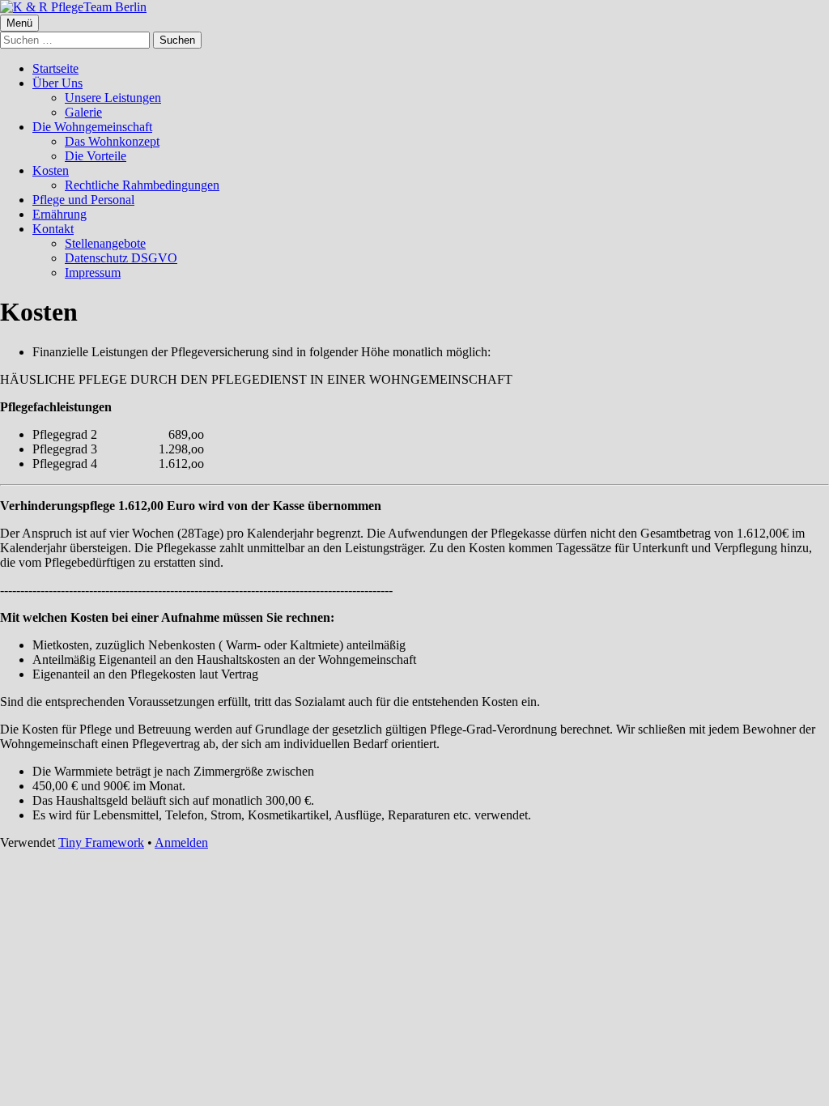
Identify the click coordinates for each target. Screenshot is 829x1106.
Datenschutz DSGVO (121, 258)
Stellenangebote (105, 243)
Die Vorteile (95, 156)
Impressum (93, 272)
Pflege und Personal (83, 199)
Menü (19, 23)
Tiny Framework (101, 842)
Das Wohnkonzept (112, 141)
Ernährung (59, 214)
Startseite (55, 68)
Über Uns (57, 83)
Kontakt (53, 229)
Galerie (83, 112)
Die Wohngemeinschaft (92, 127)
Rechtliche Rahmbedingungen (142, 185)
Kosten (50, 170)
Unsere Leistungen (113, 97)
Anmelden (181, 842)
